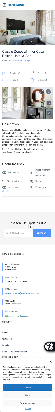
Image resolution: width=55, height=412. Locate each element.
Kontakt (28, 408)
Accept (27, 387)
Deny (27, 395)
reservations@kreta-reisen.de (22, 293)
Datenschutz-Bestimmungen (14, 351)
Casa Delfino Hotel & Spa (19, 60)
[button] (50, 361)
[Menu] (4, 5)
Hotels (5, 332)
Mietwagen (7, 338)
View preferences (27, 402)
